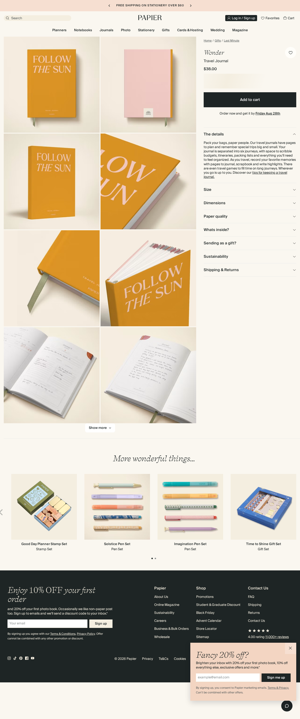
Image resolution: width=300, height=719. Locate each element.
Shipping (255, 605)
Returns (254, 613)
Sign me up (276, 678)
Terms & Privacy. (278, 687)
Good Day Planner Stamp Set (44, 544)
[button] (290, 648)
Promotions (205, 597)
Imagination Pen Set (190, 544)
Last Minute (231, 40)
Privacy (147, 659)
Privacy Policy (86, 633)
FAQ (251, 597)
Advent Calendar (208, 621)
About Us (161, 597)
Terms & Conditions (62, 633)
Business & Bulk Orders (171, 629)
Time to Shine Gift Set (263, 544)
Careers (160, 621)
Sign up (101, 624)
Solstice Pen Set (117, 544)
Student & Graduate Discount (218, 605)
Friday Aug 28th (267, 113)
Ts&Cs (163, 659)
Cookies (180, 659)
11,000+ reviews (277, 637)
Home (208, 40)
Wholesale (162, 637)
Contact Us (256, 621)
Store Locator (206, 629)
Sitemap (202, 637)
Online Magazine (166, 605)
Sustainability (164, 613)
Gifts (218, 40)
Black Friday (205, 613)
